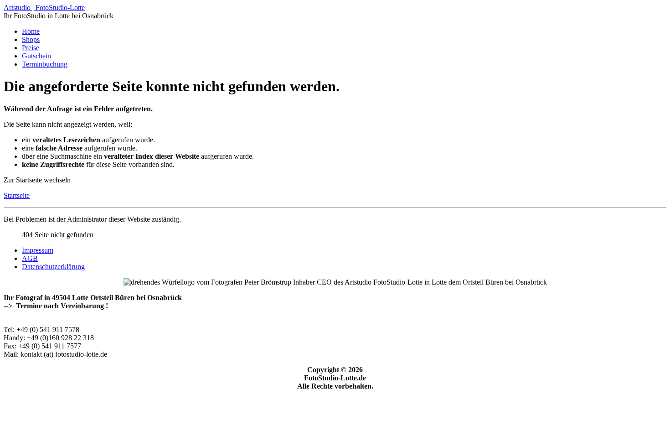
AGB (30, 258)
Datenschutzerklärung (53, 266)
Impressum (37, 250)
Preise (30, 48)
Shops (31, 39)
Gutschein (36, 56)
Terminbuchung (44, 64)
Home (31, 31)
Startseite (17, 195)
